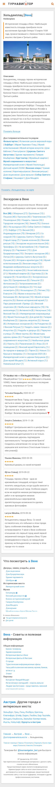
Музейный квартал (38, 158)
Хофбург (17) (15, 230)
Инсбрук (29, 712)
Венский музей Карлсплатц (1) (33, 347)
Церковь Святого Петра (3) (30, 237)
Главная (7, 734)
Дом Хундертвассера (15, 574)
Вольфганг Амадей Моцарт (17, 680)
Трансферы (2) (10, 247)
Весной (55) (28, 230)
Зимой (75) (35, 223)
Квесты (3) (12, 344)
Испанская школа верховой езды (35, 141)
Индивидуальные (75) (14, 233)
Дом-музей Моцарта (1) (14, 360)
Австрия (9, 702)
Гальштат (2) (37, 280)
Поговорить (38, 745)
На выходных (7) (28, 290)
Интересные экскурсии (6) (20, 324)
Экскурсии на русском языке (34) (32, 243)
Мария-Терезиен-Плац (25, 144)
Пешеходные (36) (11, 220)
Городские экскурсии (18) (15, 223)
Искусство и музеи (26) (14, 270)
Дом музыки (27, 175)
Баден (26, 715)
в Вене (33, 561)
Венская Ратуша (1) (13, 327)
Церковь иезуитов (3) (29, 320)
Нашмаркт (19, 178)
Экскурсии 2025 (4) (36, 354)
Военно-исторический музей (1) (31, 300)
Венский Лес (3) (11, 314)
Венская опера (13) (32, 263)
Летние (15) (43, 290)
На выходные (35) (17, 227)
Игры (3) (41, 344)
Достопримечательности (15, 737)
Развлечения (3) (27, 344)
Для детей (9, 620)
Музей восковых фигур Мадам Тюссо (21, 611)
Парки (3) (33, 350)
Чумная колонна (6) (30, 240)
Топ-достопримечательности (16, 618)
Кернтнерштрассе (21, 171)
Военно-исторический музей (18, 599)
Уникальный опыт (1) (13, 364)
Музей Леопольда (35, 165)
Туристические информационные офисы (23, 664)
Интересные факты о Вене (17, 655)
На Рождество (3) (42, 324)
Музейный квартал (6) (19, 273)
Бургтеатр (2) (37, 273)
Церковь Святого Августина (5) (30, 257)
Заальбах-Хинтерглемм (35, 719)
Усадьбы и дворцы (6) (28, 330)
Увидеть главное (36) (32, 220)
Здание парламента (24, 154)
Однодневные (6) (21, 280)
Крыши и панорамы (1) (14, 354)
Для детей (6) (35, 317)
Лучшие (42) (9, 260)
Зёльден (7, 719)
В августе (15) (9, 293)
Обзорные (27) (20, 213)
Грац (16, 712)
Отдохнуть (38, 743)
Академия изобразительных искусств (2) (22, 267)
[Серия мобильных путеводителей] (20, 3)
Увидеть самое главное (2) (37, 327)
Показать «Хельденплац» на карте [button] (17, 190)
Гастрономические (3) (29, 283)
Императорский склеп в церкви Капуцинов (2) (25, 357)
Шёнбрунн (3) (25, 287)
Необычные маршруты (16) (31, 307)
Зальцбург (8, 712)
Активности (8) (27, 310)
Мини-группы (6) (24, 334)
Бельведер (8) (10, 297)
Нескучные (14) (42, 310)
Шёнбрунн (10, 580)
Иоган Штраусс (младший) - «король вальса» (25, 683)
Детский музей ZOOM (13, 168)
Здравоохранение (13, 652)
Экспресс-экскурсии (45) (36, 253)
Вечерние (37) (33, 233)
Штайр (18, 715)
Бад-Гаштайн (44, 715)
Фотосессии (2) (10, 283)
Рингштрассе (19, 151)
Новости (29, 745)
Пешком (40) (9, 217)
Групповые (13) (36, 213)
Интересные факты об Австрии (19, 658)
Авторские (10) (26, 297)
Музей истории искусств (31, 148)
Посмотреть (28, 743)
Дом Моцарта (31, 178)
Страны (20, 743)
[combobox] (52, 2)
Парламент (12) (23, 250)
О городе (10, 661)
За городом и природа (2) (15, 350)
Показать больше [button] (11, 131)
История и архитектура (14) (29, 260)
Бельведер (11, 593)
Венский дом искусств (15, 596)
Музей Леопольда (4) (17, 317)
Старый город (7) (11, 240)
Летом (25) (8, 257)
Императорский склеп (14, 165)
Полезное (21, 745)
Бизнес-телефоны (13, 649)
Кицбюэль (17, 719)
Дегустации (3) (10, 287)
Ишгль (6, 722)
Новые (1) (44, 350)
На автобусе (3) (23, 277)
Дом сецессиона (11, 175)
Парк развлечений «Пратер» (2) (18, 303)
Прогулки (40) (24, 217)
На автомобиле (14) (28, 247)
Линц (22, 712)
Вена (28, 15)
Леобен (33, 715)
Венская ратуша (39, 171)
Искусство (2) (9, 330)
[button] (52, 3)
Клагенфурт (9, 715)
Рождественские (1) (32, 337)
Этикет (9, 674)
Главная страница (10, 743)
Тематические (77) (41, 217)
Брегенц (39, 712)
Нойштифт (16, 722)
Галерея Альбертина (14, 602)
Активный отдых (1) (37, 360)
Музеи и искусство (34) (29, 293)
